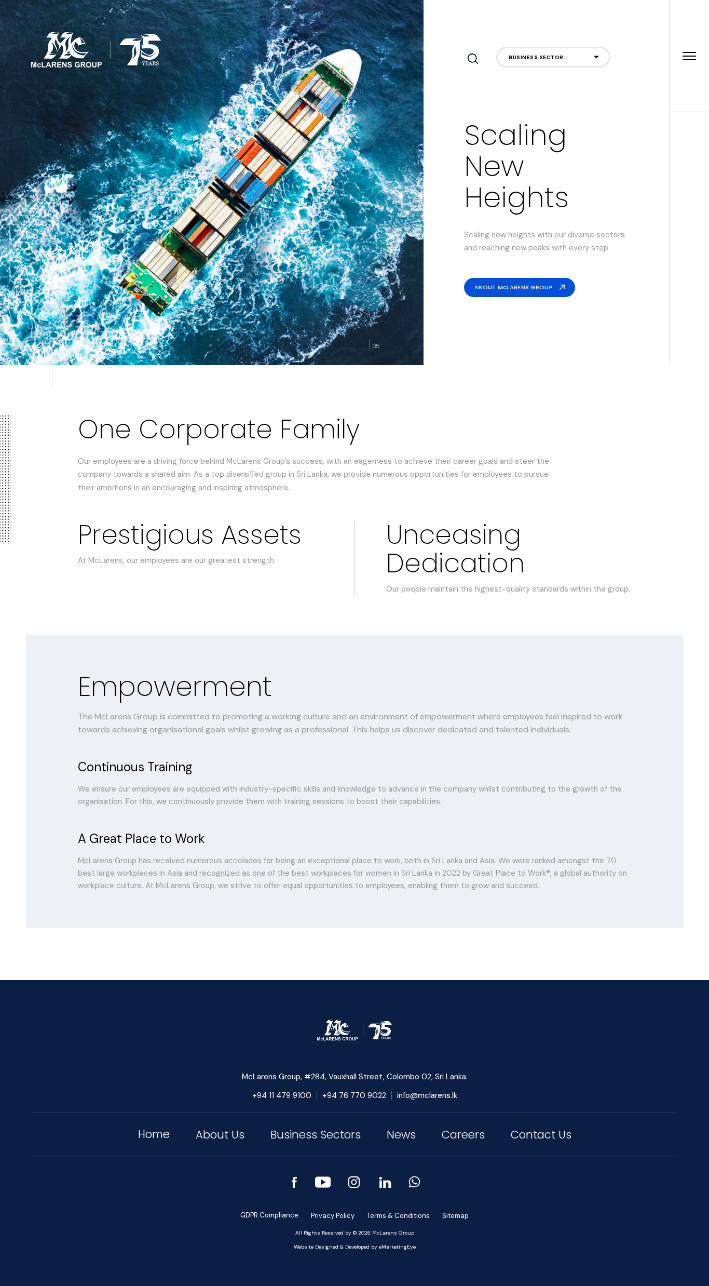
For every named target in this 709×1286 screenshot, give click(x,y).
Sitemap (455, 1215)
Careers (463, 1134)
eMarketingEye (397, 1246)
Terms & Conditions (398, 1215)
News (401, 1134)
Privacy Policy (332, 1215)
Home (154, 1134)
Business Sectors (315, 1134)
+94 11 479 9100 (281, 1095)
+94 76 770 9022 (354, 1095)
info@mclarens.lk (427, 1095)
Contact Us (541, 1134)
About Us (220, 1134)
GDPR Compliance (269, 1215)
